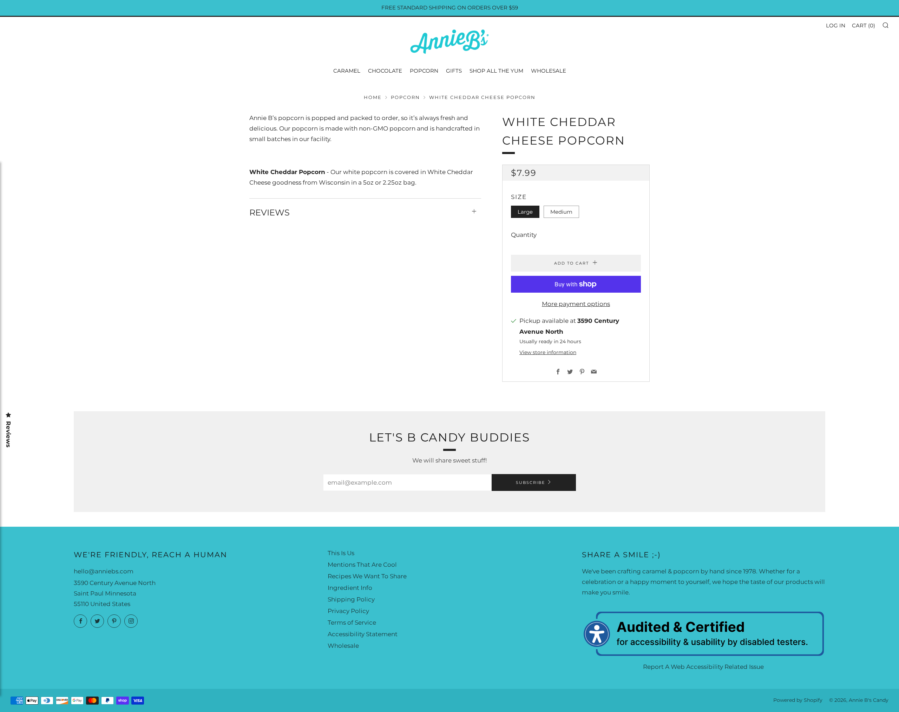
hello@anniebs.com (103, 571)
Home (373, 97)
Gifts (454, 70)
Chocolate (385, 70)
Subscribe (530, 482)
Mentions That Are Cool (362, 564)
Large (525, 211)
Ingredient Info (350, 587)
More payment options (576, 303)
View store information (547, 352)
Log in (835, 25)
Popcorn (424, 70)
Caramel (346, 70)
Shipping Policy (351, 599)
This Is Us (341, 553)
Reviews (8, 434)
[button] (885, 25)
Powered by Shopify (797, 700)
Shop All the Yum (496, 70)
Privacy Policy (348, 610)
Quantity (524, 234)
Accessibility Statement (363, 634)
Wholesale (548, 70)
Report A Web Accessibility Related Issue (703, 666)
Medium (561, 211)
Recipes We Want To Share (367, 576)
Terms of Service (352, 622)
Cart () (863, 25)
